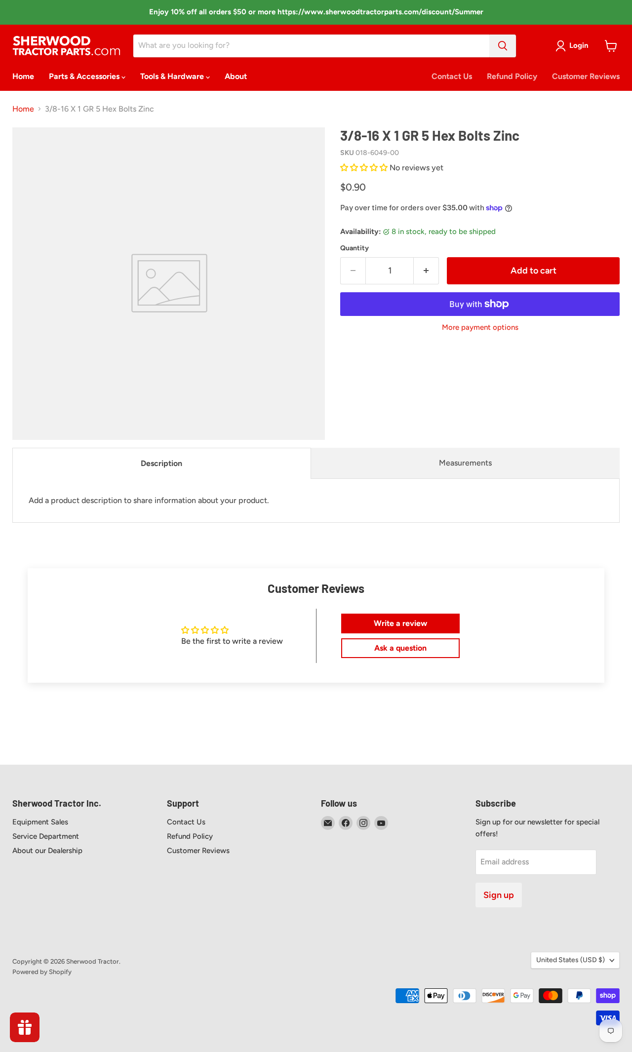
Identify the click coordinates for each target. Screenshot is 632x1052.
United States (570, 960)
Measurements (465, 463)
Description (161, 463)
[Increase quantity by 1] (426, 270)
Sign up (498, 895)
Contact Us (452, 76)
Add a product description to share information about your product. (149, 500)
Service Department (45, 836)
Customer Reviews (586, 76)
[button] (365, 167)
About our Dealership (47, 850)
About (236, 76)
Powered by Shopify (42, 971)
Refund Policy (512, 76)
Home (23, 76)
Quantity (354, 248)
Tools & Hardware (173, 76)
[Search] (502, 46)
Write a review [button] (400, 623)
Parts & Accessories (85, 76)
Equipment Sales (40, 822)
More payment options (480, 327)
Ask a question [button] (400, 648)
